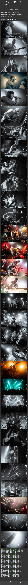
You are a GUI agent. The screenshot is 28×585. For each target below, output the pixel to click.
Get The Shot (12, 19)
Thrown (7, 19)
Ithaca (2, 19)
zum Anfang (5, 582)
